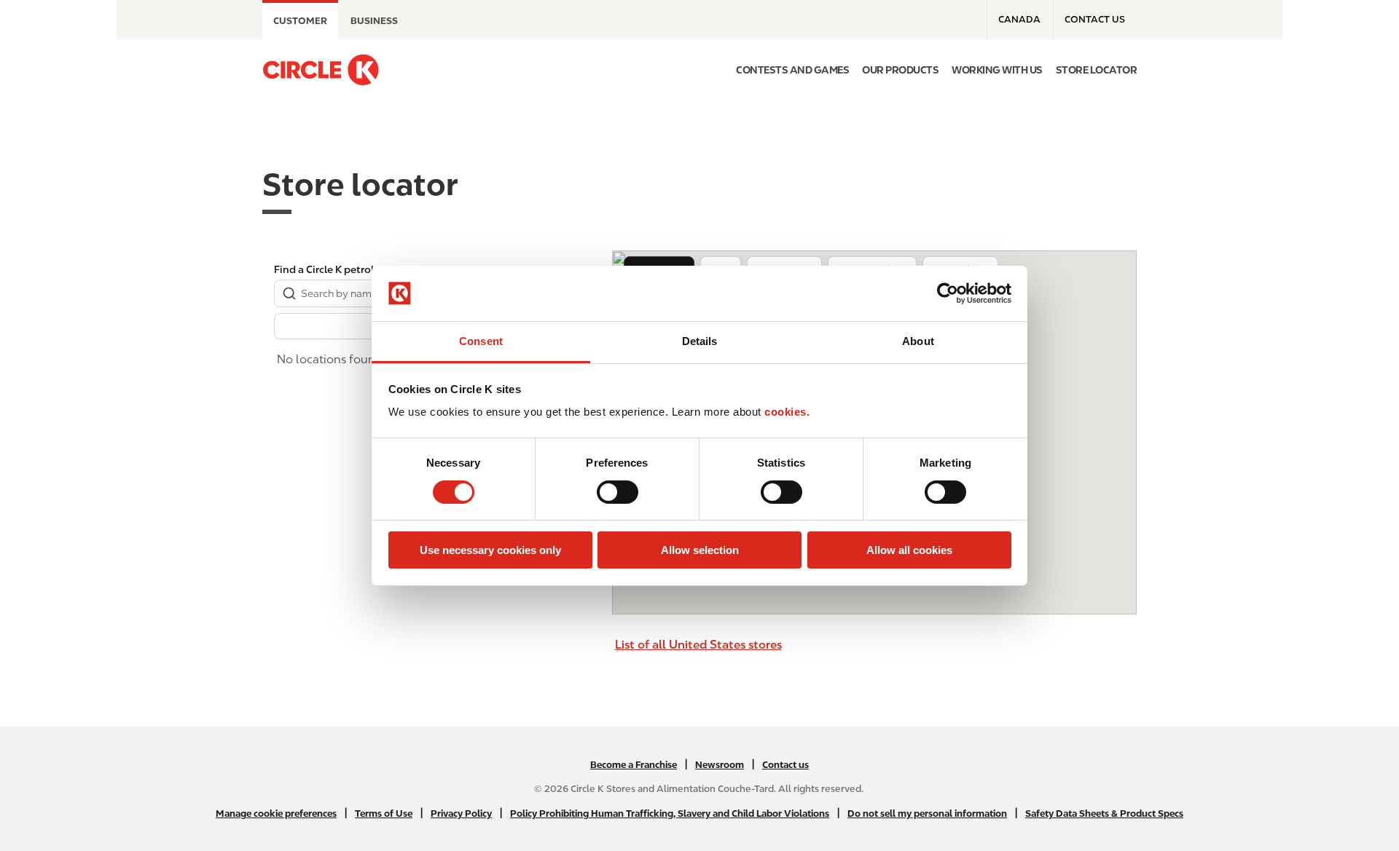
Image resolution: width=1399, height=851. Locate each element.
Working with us (997, 70)
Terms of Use (383, 813)
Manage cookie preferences (276, 813)
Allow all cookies (909, 550)
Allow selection (700, 550)
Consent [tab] (481, 341)
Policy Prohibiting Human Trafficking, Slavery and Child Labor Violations (669, 813)
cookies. (787, 411)
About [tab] (918, 341)
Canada (1019, 19)
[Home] (320, 70)
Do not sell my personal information (927, 813)
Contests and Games (792, 70)
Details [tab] (700, 341)
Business (374, 20)
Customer (300, 20)
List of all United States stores (698, 645)
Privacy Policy (461, 813)
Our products (900, 70)
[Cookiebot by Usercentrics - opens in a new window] (947, 293)
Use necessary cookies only (490, 550)
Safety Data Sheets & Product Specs (1104, 813)
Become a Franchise (633, 764)
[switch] (617, 492)
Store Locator (1096, 70)
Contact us (1095, 19)
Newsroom (719, 764)
